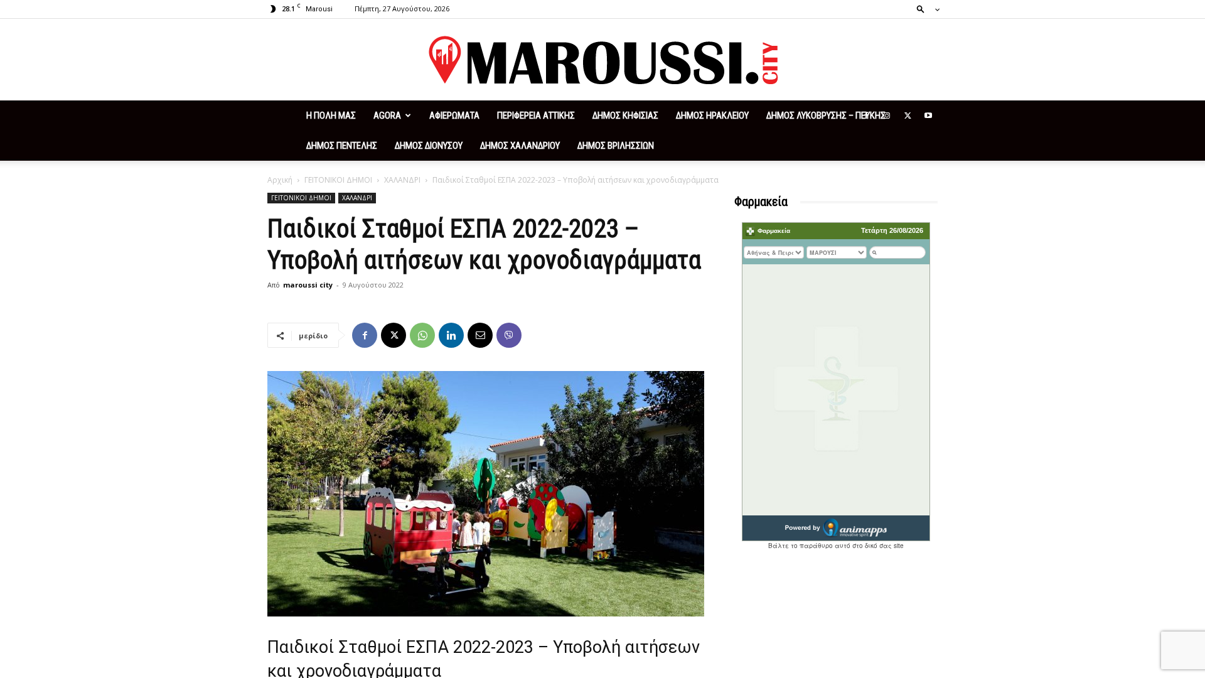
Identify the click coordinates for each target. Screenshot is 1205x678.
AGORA (387, 115)
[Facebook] (866, 115)
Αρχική (279, 180)
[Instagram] (886, 115)
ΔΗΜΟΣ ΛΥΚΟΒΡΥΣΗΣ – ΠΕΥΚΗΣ (826, 115)
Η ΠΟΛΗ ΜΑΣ (331, 115)
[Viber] (509, 335)
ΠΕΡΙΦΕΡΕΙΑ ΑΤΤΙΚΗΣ (536, 115)
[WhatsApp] (422, 335)
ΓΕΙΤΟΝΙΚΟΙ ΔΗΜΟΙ (338, 180)
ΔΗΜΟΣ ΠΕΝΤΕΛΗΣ (341, 145)
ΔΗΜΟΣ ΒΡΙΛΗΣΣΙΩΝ (615, 145)
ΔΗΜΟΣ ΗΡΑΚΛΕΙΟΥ (712, 115)
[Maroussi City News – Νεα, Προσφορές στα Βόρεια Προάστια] (602, 60)
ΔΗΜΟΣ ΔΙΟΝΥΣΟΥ (429, 145)
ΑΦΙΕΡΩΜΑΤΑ (454, 115)
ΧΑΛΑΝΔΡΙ (402, 180)
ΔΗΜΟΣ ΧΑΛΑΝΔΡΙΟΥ (520, 145)
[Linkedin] (451, 335)
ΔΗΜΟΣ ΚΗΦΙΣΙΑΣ (625, 115)
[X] (907, 115)
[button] (924, 8)
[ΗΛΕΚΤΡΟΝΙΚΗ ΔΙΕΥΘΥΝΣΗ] (480, 335)
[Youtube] (928, 115)
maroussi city (308, 284)
